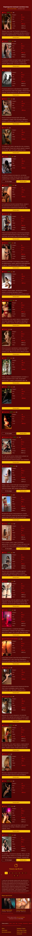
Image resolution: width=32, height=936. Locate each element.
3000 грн (24, 110)
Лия (5, 358)
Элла (5, 523)
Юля (5, 98)
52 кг (22, 19)
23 (21, 216)
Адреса (23, 928)
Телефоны (19, 928)
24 (22, 274)
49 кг (23, 393)
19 (21, 331)
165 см (22, 839)
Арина (6, 41)
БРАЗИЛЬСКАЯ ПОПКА (11, 638)
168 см (23, 132)
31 (21, 526)
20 (21, 72)
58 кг (22, 559)
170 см (22, 74)
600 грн (23, 846)
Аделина (6, 412)
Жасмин (6, 300)
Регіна (6, 835)
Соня (14, 923)
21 (21, 43)
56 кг (22, 501)
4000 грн (24, 369)
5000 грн (24, 139)
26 (21, 497)
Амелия (6, 725)
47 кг (22, 444)
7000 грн (23, 23)
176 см (22, 499)
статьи (25, 932)
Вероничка (25, 923)
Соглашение (19, 933)
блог (22, 932)
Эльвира (6, 466)
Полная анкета (16, 37)
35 (21, 641)
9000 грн (23, 52)
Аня (5, 127)
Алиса (6, 667)
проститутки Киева (21, 917)
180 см (22, 557)
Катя (5, 70)
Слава (6, 156)
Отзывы (24, 930)
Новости (18, 932)
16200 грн (23, 448)
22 (21, 14)
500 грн (23, 535)
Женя (5, 214)
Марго (6, 754)
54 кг (23, 703)
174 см (22, 528)
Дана (10, 923)
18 (22, 101)
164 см (22, 441)
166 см (22, 45)
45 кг (23, 192)
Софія (6, 610)
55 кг (23, 105)
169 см (22, 333)
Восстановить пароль (6, 932)
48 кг (22, 48)
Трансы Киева (20, 930)
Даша (5, 581)
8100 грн (23, 477)
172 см (22, 729)
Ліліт (5, 552)
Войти (3, 928)
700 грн (23, 563)
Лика (5, 386)
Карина (6, 185)
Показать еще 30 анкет (16, 869)
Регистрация (4, 930)
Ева (5, 781)
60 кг (22, 530)
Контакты (25, 933)
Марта (6, 242)
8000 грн (23, 254)
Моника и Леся (8, 437)
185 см (23, 416)
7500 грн (23, 81)
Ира (16, 923)
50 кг (22, 76)
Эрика (6, 329)
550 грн (23, 621)
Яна (5, 12)
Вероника (7, 696)
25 (22, 158)
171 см (22, 17)
